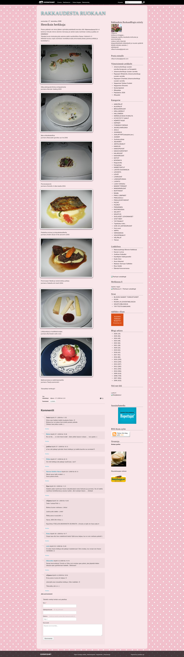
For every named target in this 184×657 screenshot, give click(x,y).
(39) (117, 345)
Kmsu (48, 534)
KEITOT (116, 158)
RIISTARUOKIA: (119, 209)
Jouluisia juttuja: (119, 139)
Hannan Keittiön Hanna (53, 472)
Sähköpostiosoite (53, 609)
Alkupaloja (117, 90)
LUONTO (117, 181)
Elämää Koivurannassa (121, 268)
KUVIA (116, 299)
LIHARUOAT (118, 177)
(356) (117, 371)
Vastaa (47, 429)
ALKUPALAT (118, 106)
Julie (47, 546)
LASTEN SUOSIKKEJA (121, 170)
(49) (117, 338)
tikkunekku (49, 561)
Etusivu (59, 2)
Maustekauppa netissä (118, 471)
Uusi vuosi (117, 228)
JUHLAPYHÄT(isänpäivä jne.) (124, 134)
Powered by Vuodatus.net (137, 654)
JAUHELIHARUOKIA (121, 127)
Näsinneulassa (90, 29)
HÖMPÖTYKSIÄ (119, 120)
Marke (48, 434)
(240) (117, 362)
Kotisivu (59, 616)
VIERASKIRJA (118, 233)
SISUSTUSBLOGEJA (121, 304)
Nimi (44, 603)
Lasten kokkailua (119, 184)
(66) (117, 343)
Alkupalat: (117, 95)
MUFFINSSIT (118, 191)
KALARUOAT (118, 153)
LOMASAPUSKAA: (120, 179)
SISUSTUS (117, 214)
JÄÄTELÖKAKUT (119, 144)
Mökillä (116, 193)
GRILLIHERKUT (119, 111)
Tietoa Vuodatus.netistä (80, 654)
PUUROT (117, 205)
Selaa (77, 2)
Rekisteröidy (85, 2)
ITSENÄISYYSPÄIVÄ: (121, 125)
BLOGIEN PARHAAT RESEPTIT (117, 319)
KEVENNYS (118, 160)
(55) (117, 336)
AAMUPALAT (118, 104)
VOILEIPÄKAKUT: (120, 235)
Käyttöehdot (99, 654)
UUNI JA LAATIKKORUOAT (123, 226)
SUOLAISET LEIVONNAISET (123, 216)
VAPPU (116, 230)
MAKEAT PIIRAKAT (120, 186)
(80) (117, 357)
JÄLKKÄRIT (118, 141)
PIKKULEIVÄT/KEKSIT (121, 200)
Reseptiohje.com (117, 323)
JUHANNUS (118, 132)
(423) (117, 380)
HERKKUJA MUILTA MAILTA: (123, 116)
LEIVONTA (117, 172)
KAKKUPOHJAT (119, 148)
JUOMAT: (117, 137)
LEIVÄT (116, 174)
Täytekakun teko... (120, 223)
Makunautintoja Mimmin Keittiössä (125, 249)
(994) (117, 378)
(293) (117, 369)
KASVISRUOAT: (119, 156)
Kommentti (46, 623)
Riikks (48, 459)
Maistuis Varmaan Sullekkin (123, 264)
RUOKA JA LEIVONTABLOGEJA (124, 302)
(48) (117, 341)
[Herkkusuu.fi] (123, 289)
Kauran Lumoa (119, 252)
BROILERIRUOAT (120, 109)
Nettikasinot (66, 2)
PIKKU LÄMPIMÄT (120, 195)
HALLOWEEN (118, 113)
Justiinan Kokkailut (120, 254)
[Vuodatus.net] (46, 654)
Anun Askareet (119, 261)
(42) (117, 352)
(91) (117, 355)
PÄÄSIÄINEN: (118, 207)
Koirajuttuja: (118, 165)
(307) (117, 364)
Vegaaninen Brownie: (121, 85)
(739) (117, 376)
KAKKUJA (117, 146)
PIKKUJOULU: (119, 198)
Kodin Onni (117, 259)
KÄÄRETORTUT (119, 167)
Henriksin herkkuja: (53, 24)
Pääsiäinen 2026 (119, 92)
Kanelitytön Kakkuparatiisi (122, 256)
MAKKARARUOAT (120, 188)
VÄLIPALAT (117, 237)
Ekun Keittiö (118, 266)
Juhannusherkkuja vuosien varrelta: (126, 71)
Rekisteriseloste (91, 654)
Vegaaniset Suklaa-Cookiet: (123, 83)
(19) (117, 334)
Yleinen (52, 401)
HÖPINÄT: (117, 123)
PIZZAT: (116, 202)
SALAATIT (117, 212)
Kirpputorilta (118, 163)
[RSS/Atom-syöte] (120, 434)
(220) (117, 359)
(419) (117, 373)
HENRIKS (44, 34)
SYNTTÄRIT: (118, 219)
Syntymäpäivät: (119, 88)
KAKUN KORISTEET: (121, 151)
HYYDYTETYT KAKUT (121, 118)
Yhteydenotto (106, 654)
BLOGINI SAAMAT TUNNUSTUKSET (126, 297)
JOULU (116, 130)
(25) (117, 348)
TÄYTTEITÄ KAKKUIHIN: (122, 306)
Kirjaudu (120, 2)
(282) (117, 366)
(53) (117, 350)
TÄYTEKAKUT (119, 221)
